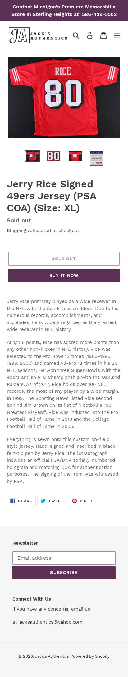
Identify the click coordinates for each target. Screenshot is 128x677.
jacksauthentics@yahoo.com (49, 622)
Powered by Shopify (90, 656)
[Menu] (117, 35)
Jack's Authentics (52, 656)
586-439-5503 (98, 14)
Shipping (16, 230)
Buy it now (64, 275)
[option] (32, 157)
